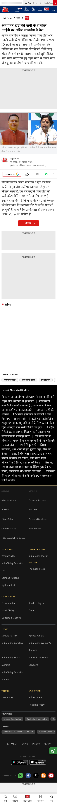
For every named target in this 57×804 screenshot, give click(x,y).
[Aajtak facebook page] (28, 775)
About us (5, 490)
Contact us (33, 490)
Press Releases (35, 528)
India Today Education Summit (13, 676)
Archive (48, 744)
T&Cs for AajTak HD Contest (13, 538)
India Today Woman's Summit (40, 646)
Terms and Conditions (38, 519)
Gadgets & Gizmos (11, 617)
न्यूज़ (26, 18)
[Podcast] (33, 9)
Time (31, 610)
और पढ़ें (28, 223)
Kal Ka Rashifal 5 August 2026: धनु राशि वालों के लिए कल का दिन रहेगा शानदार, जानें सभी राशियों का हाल (28, 423)
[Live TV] (46, 10)
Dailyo (24, 744)
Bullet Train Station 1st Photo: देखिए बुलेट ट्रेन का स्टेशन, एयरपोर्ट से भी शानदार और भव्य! (27, 467)
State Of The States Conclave (38, 661)
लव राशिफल (45, 380)
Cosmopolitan (9, 603)
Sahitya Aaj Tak (9, 635)
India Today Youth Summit (11, 661)
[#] (46, 175)
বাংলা (41, 3)
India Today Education (13, 563)
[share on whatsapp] (53, 750)
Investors (5, 509)
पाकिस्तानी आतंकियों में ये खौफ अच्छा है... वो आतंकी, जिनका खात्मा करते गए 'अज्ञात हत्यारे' (27, 405)
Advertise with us (9, 500)
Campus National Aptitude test (10, 581)
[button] (51, 798)
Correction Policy (9, 528)
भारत (18, 18)
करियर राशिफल (10, 380)
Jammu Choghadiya (12, 719)
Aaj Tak (28, 3)
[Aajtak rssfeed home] (43, 775)
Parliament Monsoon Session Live (18, 731)
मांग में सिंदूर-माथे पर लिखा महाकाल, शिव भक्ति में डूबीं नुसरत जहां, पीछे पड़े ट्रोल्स (26, 449)
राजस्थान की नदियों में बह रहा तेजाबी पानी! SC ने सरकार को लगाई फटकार (28, 475)
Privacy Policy (7, 519)
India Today (49, 3)
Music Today (8, 610)
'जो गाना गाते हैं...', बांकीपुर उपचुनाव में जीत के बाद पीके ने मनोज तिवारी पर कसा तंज (28, 440)
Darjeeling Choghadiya (37, 719)
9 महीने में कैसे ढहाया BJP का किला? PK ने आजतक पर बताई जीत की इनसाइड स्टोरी (28, 431)
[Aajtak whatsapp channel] (20, 775)
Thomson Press (37, 568)
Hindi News (7, 18)
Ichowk (36, 744)
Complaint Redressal (37, 500)
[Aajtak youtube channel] (51, 775)
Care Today (7, 697)
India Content (36, 697)
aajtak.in (14, 158)
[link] (55, 3)
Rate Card (33, 509)
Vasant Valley (8, 555)
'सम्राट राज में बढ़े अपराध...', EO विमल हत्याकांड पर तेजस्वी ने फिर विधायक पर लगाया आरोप (28, 414)
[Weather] (26, 10)
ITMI (4, 570)
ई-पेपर (35, 3)
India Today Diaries (38, 555)
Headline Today (37, 704)
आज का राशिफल (28, 380)
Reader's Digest (37, 603)
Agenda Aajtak (36, 635)
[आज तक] (5, 9)
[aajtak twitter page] (36, 775)
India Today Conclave (12, 642)
